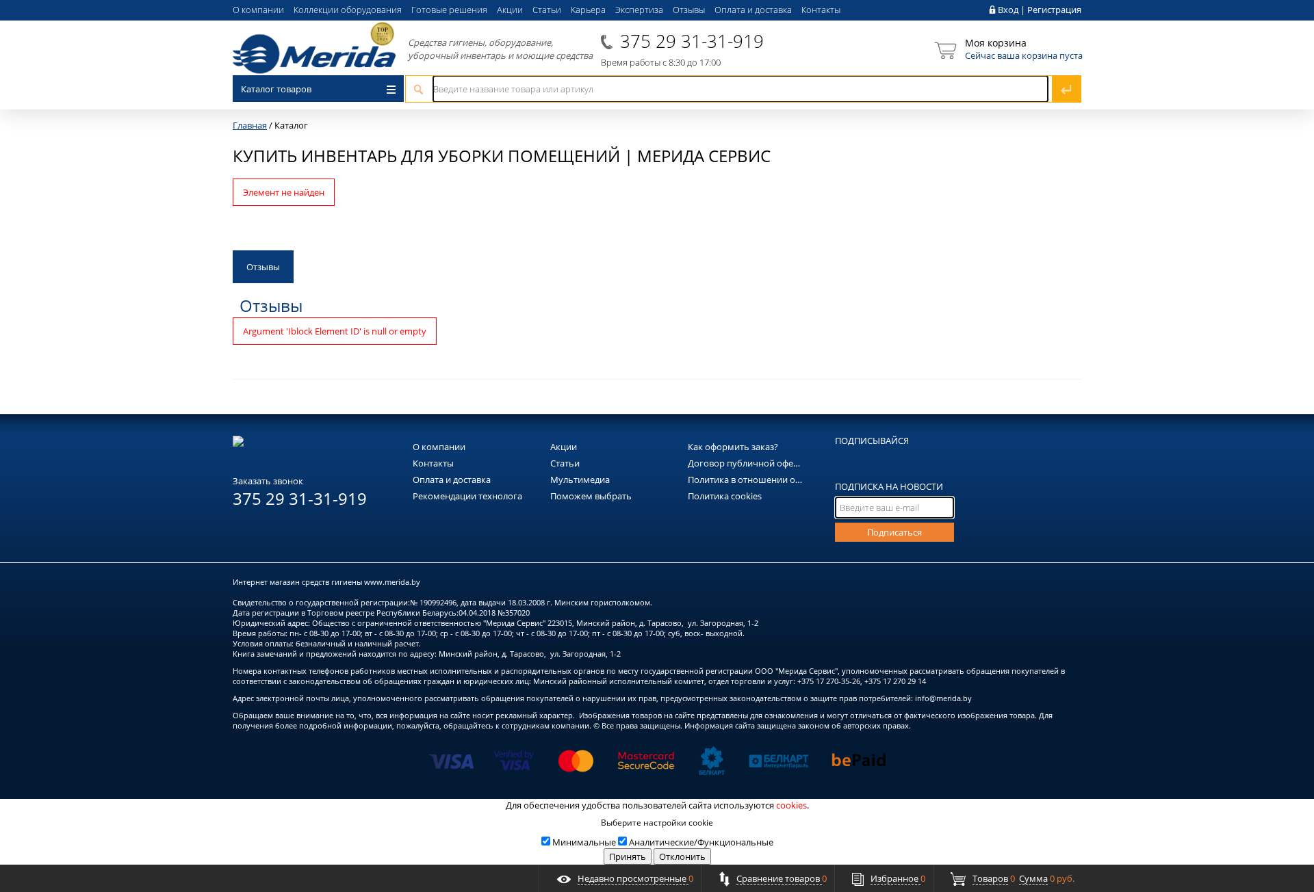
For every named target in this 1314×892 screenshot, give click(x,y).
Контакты (820, 9)
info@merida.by (943, 698)
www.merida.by (392, 582)
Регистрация (1054, 9)
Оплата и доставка (753, 9)
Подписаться (894, 532)
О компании (258, 9)
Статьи (546, 9)
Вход (1008, 9)
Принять (627, 856)
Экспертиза (639, 9)
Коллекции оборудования (348, 9)
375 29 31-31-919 (692, 41)
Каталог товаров (276, 89)
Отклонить (682, 856)
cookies (791, 805)
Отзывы (689, 9)
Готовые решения (449, 9)
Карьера (588, 9)
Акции (510, 9)
